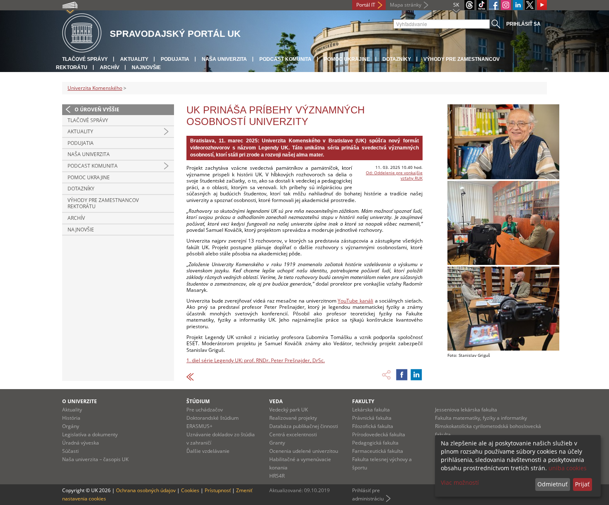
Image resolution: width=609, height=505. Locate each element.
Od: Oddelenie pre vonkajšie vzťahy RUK (394, 175)
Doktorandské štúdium (212, 417)
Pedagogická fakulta (375, 442)
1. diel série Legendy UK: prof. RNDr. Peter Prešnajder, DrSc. (255, 360)
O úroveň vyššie (97, 109)
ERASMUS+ (199, 426)
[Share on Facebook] (402, 374)
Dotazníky (396, 59)
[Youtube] (542, 5)
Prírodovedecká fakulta (378, 434)
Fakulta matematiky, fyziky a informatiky (481, 417)
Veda (276, 401)
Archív (109, 67)
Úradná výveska (80, 442)
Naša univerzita (224, 59)
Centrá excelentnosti (293, 434)
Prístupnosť (218, 490)
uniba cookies (568, 468)
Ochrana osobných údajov (146, 490)
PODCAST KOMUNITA (285, 59)
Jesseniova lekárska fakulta (466, 409)
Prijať (582, 484)
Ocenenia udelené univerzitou (303, 450)
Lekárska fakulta (371, 409)
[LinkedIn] (518, 5)
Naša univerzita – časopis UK (95, 459)
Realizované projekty (293, 417)
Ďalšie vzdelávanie (208, 450)
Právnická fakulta (372, 417)
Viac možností (460, 482)
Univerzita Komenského (95, 87)
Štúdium (198, 401)
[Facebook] (494, 5)
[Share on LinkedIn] (416, 374)
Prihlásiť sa (523, 24)
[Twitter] (530, 5)
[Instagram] (506, 5)
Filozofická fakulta (372, 426)
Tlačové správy (85, 59)
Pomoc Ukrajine (347, 59)
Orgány (70, 426)
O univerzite (79, 401)
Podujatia (175, 59)
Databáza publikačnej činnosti (303, 426)
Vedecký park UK (288, 409)
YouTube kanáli (355, 300)
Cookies (190, 490)
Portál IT (365, 4)
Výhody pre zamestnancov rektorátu (103, 203)
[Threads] (469, 5)
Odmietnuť (552, 484)
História (71, 417)
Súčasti (70, 450)
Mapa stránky (405, 4)
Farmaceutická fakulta (377, 450)
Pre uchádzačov (204, 409)
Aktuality (134, 59)
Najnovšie (146, 67)
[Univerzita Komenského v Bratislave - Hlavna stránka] (82, 33)
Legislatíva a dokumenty (90, 434)
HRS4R (277, 475)
